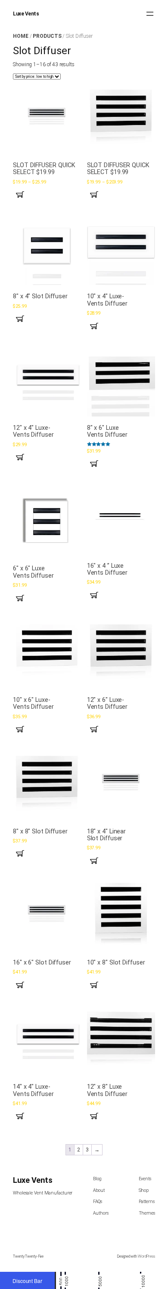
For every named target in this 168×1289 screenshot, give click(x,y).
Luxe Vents (26, 14)
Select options (22, 194)
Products (47, 36)
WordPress (146, 1256)
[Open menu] (150, 14)
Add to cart (22, 319)
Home (20, 36)
